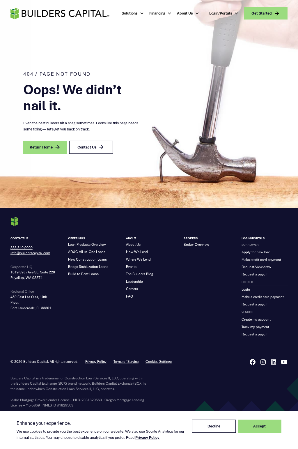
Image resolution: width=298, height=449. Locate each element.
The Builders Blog (139, 274)
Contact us (19, 238)
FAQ (129, 296)
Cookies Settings (159, 361)
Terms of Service (126, 361)
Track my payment (255, 327)
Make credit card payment (261, 259)
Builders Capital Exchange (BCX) (41, 383)
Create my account (256, 319)
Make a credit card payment (263, 297)
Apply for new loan (256, 252)
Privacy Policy (96, 361)
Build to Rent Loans (83, 274)
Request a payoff (254, 274)
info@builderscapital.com (30, 253)
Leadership (134, 281)
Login (246, 289)
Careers (132, 289)
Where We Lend (138, 259)
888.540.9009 (21, 247)
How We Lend (137, 252)
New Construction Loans (87, 259)
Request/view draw (256, 267)
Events (131, 266)
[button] (133, 13)
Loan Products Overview (87, 244)
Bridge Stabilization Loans (88, 266)
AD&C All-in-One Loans (86, 252)
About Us (133, 244)
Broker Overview (196, 244)
